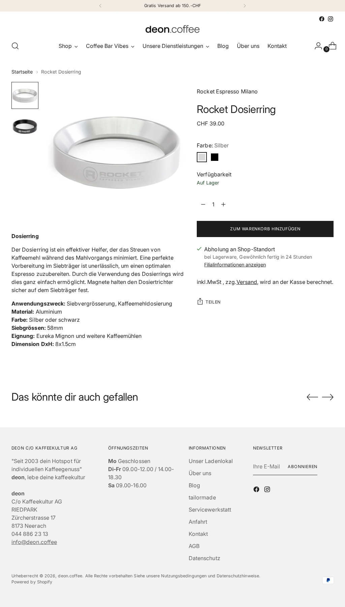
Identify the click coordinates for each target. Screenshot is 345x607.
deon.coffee (70, 575)
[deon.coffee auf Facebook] (322, 19)
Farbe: (213, 145)
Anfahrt (198, 521)
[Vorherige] (100, 5)
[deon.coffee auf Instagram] (330, 19)
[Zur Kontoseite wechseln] (315, 46)
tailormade (202, 497)
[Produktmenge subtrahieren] (223, 204)
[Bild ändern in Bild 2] (24, 126)
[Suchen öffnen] (15, 46)
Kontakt (198, 533)
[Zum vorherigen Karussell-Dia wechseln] (312, 397)
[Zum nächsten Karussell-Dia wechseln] (328, 397)
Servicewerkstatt (210, 509)
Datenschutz (204, 558)
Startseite (22, 72)
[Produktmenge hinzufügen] (203, 204)
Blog (194, 485)
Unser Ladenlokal (211, 461)
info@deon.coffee (34, 542)
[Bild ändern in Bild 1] (24, 95)
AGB (194, 546)
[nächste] (244, 5)
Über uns (200, 473)
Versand (247, 282)
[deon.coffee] (172, 29)
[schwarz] (215, 157)
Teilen (213, 302)
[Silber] (202, 157)
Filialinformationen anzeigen (235, 264)
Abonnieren (302, 466)
